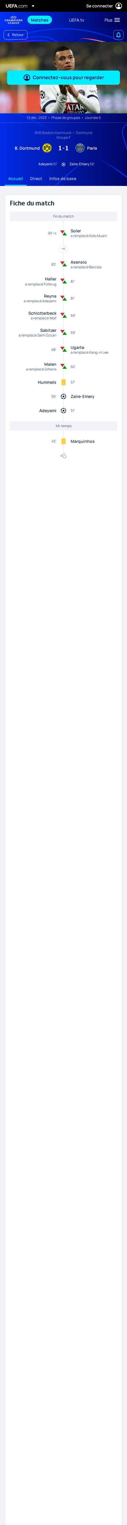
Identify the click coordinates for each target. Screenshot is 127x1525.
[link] (39, 19)
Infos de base (62, 178)
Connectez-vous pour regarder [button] (68, 77)
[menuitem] (45, 19)
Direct (36, 178)
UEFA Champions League (13, 20)
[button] (111, 19)
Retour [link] (18, 34)
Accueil (15, 178)
